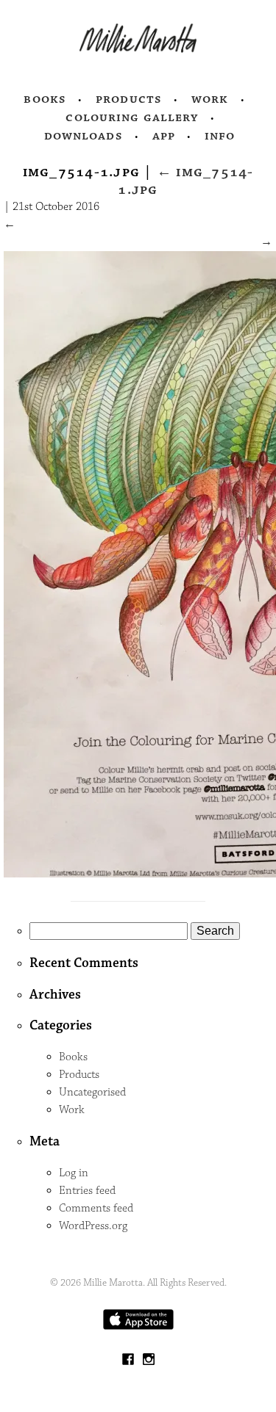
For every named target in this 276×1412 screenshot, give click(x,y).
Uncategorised (92, 1092)
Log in (73, 1173)
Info (220, 136)
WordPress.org (93, 1226)
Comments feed (96, 1208)
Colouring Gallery (132, 117)
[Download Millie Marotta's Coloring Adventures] (138, 1326)
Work (210, 99)
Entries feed (87, 1191)
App (163, 136)
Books (45, 99)
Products (129, 99)
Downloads (83, 136)
